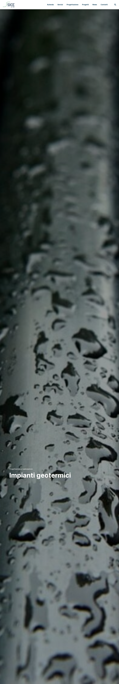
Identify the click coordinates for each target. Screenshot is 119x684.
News (95, 4)
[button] (115, 4)
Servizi (60, 4)
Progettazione (72, 4)
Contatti (104, 4)
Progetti (85, 4)
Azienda (50, 4)
